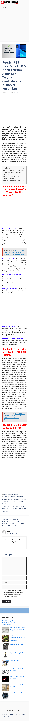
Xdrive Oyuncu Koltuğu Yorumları (17, 677)
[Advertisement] (14, 26)
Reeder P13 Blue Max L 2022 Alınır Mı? (14, 181)
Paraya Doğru (6, 716)
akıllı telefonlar (9, 494)
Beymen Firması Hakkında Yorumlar (18, 685)
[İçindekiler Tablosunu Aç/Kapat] (23, 168)
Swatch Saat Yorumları (16, 693)
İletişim (24, 714)
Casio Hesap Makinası (16, 644)
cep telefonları (21, 497)
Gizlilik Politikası (15, 714)
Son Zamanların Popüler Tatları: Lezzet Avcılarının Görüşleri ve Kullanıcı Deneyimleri (17, 638)
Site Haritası (5, 714)
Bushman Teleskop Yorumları (15, 661)
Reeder (16, 494)
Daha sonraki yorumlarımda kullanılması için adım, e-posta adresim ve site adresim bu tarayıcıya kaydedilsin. (13, 594)
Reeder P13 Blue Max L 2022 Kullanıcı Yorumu (12, 177)
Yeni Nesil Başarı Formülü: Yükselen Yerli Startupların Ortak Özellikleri (18, 629)
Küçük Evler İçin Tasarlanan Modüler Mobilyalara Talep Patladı (10, 622)
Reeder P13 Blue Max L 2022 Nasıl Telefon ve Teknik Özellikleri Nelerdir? (14, 172)
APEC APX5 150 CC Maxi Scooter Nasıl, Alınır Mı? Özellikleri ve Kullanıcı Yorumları (14, 508)
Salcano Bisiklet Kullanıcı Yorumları (17, 669)
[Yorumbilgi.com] (9, 2)
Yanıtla (6, 546)
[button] (27, 2)
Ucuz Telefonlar (21, 499)
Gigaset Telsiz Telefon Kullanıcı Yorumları (16, 653)
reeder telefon (11, 499)
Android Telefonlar (10, 497)
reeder (4, 499)
